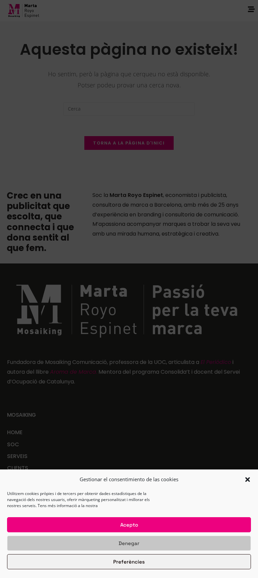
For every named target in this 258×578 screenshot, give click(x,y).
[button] (247, 479)
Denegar (129, 543)
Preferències (129, 562)
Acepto (129, 525)
